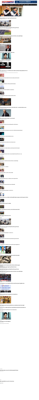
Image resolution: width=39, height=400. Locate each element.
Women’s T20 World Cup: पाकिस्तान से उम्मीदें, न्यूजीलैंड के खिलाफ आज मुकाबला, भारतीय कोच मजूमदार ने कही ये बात (14, 197)
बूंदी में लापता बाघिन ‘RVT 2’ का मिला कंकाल (5, 44)
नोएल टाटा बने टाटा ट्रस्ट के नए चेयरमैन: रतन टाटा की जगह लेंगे (7, 118)
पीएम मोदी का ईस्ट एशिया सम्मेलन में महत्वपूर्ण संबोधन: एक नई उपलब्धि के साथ (7, 89)
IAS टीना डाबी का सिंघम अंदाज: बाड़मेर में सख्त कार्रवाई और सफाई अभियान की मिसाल (8, 95)
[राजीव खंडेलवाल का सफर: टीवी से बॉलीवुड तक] (5, 59)
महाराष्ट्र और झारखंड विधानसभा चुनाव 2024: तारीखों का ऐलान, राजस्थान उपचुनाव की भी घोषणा (9, 178)
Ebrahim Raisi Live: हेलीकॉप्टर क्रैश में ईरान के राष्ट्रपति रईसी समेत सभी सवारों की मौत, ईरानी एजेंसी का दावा (13, 307)
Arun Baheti (2, 71)
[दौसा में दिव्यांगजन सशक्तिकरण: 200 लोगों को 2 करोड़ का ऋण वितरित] (2, 171)
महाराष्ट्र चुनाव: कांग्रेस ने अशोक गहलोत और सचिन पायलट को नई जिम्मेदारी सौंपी (7, 184)
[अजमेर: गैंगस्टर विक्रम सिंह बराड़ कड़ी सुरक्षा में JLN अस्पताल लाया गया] (2, 231)
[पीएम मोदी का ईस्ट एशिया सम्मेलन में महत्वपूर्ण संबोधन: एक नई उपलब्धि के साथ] (2, 88)
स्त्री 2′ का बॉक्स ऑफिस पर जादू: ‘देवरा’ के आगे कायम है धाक (7, 381)
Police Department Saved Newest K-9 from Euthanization (8, 309)
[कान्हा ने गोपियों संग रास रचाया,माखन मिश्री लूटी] (19, 383)
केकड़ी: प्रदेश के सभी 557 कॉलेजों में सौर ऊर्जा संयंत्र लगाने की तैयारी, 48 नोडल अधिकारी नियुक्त (11, 271)
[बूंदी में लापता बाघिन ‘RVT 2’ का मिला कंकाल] (2, 165)
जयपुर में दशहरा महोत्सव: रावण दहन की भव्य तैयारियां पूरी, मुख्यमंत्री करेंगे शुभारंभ (9, 370)
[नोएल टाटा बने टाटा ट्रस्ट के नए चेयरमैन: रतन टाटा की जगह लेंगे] (5, 116)
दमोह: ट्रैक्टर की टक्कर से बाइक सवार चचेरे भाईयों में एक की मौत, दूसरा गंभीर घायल (9, 27)
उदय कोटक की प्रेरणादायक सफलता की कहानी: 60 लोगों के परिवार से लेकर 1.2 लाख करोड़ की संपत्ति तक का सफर (13, 107)
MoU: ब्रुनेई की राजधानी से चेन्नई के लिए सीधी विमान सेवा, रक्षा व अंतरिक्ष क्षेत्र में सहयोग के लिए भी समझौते (12, 305)
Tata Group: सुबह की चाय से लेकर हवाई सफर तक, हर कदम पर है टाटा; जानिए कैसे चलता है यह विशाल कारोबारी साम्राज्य (11, 130)
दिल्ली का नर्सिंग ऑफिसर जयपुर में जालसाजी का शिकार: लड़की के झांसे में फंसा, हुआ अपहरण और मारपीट (9, 238)
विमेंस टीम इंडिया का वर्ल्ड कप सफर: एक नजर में (5, 215)
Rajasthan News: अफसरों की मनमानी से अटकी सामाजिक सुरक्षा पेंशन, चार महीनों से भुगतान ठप (9, 124)
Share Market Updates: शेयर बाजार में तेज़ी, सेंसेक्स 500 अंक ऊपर (6, 136)
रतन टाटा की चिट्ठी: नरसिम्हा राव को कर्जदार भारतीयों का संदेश (7, 52)
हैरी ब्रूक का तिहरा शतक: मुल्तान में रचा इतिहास (5, 203)
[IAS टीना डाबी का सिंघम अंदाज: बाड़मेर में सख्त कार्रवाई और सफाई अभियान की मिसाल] (2, 94)
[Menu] (36, 5)
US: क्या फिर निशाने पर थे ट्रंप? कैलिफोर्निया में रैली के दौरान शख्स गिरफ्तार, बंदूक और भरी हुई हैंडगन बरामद (10, 244)
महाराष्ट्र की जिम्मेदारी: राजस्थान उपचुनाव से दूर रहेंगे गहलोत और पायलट (8, 18)
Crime (0, 225)
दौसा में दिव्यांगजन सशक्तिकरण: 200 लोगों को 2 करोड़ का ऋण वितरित (6, 172)
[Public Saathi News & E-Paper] (8, 2)
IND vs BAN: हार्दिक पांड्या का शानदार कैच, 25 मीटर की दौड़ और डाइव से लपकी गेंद (10, 209)
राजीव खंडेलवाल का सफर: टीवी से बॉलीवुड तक (5, 60)
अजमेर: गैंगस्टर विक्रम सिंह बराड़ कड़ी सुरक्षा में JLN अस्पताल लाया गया (6, 190)
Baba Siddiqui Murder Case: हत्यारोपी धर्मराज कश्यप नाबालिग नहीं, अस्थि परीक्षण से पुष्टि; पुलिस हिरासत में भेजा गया (13, 70)
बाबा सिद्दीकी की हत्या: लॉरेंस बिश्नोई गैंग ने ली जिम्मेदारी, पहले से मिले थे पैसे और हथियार (10, 255)
